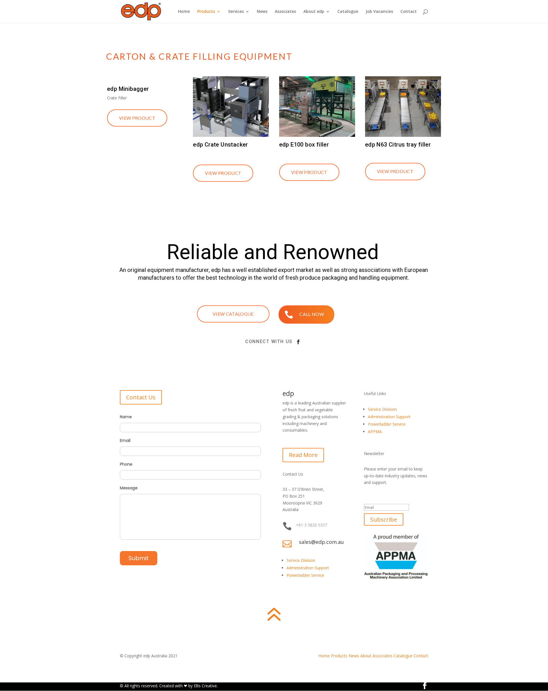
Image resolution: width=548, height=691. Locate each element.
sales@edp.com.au (321, 541)
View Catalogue (233, 314)
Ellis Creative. (206, 685)
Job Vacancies (379, 11)
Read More (303, 455)
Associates (285, 11)
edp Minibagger (128, 88)
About (365, 655)
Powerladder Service (305, 575)
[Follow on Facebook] (298, 341)
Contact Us (141, 397)
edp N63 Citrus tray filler (398, 144)
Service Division (301, 560)
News (262, 11)
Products (206, 11)
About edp (313, 11)
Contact (408, 11)
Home (184, 11)
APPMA (375, 431)
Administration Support (308, 567)
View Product (137, 118)
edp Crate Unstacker (220, 144)
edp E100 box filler (304, 144)
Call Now (311, 314)
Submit (138, 558)
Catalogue (347, 11)
